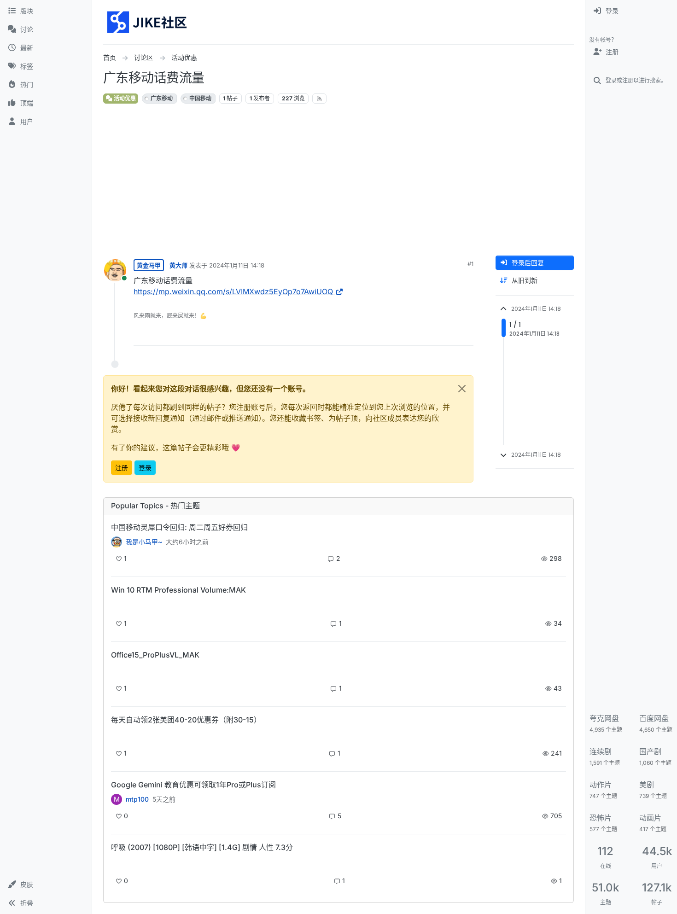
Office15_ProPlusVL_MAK (155, 654)
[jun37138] (116, 863)
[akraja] (116, 605)
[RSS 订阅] (319, 98)
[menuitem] (631, 11)
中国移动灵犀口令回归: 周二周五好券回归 (179, 527)
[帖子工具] (465, 334)
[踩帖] (447, 334)
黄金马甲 (149, 265)
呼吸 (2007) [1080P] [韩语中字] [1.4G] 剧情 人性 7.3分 (202, 847)
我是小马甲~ (144, 542)
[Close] (462, 389)
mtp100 (137, 799)
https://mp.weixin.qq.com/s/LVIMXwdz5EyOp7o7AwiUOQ (233, 291)
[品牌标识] (147, 22)
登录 (145, 468)
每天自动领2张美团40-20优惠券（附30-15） (186, 719)
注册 (121, 468)
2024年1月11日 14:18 (236, 265)
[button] (46, 884)
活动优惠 (124, 98)
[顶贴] (415, 334)
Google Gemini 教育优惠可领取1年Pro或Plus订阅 (193, 784)
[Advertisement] (379, 180)
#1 (470, 264)
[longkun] (116, 735)
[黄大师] (116, 541)
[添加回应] (396, 334)
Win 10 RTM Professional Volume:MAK (178, 589)
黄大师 (178, 265)
